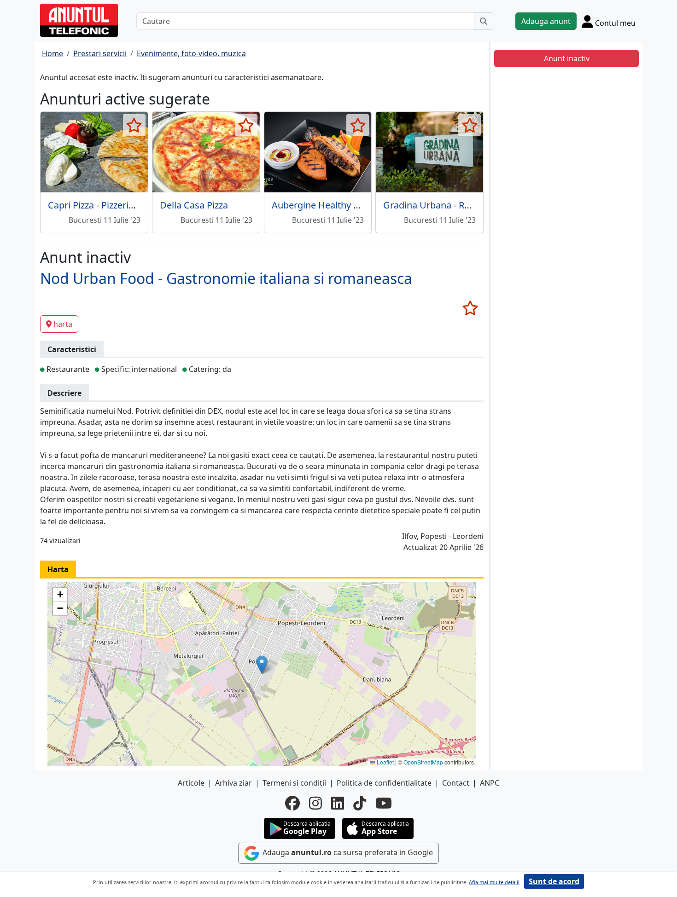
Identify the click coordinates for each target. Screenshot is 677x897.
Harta (58, 569)
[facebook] (292, 803)
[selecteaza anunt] (134, 125)
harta (62, 324)
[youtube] (383, 803)
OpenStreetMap (423, 762)
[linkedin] (337, 803)
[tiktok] (359, 803)
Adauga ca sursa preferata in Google (347, 852)
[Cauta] (483, 21)
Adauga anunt (546, 21)
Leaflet (384, 762)
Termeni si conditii (294, 783)
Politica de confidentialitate (384, 783)
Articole (191, 783)
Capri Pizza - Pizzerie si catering (114, 205)
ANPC (489, 783)
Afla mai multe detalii (494, 882)
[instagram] (315, 803)
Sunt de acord (554, 881)
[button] (262, 664)
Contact (455, 783)
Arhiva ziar (233, 783)
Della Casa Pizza (194, 205)
